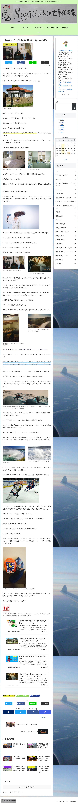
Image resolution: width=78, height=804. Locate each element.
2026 (62, 120)
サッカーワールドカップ (66, 197)
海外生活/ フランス (35, 695)
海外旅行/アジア (66, 228)
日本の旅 (66, 220)
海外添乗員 (66, 244)
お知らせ (66, 189)
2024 (62, 125)
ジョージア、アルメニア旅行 (66, 201)
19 (63, 150)
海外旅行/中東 (66, 236)
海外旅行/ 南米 (66, 224)
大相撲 (66, 212)
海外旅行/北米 (66, 240)
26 (63, 153)
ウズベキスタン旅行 (66, 175)
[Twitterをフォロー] (20, 712)
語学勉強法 (66, 260)
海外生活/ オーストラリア (9, 695)
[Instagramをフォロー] (45, 712)
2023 (62, 127)
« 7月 (65, 159)
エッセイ (66, 179)
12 (63, 148)
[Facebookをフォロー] (33, 712)
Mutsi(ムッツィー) (66, 50)
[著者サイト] (8, 712)
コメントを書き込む (27, 787)
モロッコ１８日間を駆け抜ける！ (66, 207)
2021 (62, 132)
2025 (62, 122)
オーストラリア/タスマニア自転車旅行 (66, 184)
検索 (56, 102)
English (66, 171)
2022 (62, 130)
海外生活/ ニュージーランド (23, 695)
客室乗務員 (66, 216)
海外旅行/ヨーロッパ (66, 232)
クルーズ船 (66, 193)
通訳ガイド (66, 263)
